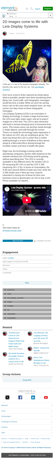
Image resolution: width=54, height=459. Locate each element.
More (8, 14)
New (50, 15)
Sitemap (25, 442)
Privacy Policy (46, 438)
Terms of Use (35, 438)
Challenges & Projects (9, 422)
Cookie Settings (35, 442)
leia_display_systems (15, 298)
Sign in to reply (17, 241)
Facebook (20, 397)
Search (31, 9)
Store (3, 432)
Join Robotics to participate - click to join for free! (27, 455)
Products (4, 427)
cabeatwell (11, 314)
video (9, 294)
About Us (4, 438)
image (9, 302)
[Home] (9, 8)
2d (8, 310)
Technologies (6, 416)
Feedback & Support (16, 438)
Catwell (11, 33)
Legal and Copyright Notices (11, 442)
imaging (10, 306)
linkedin (33, 397)
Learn (3, 411)
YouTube (46, 397)
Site (27, 9)
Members (4, 405)
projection (11, 290)
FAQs (26, 438)
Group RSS (27, 380)
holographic (11, 318)
